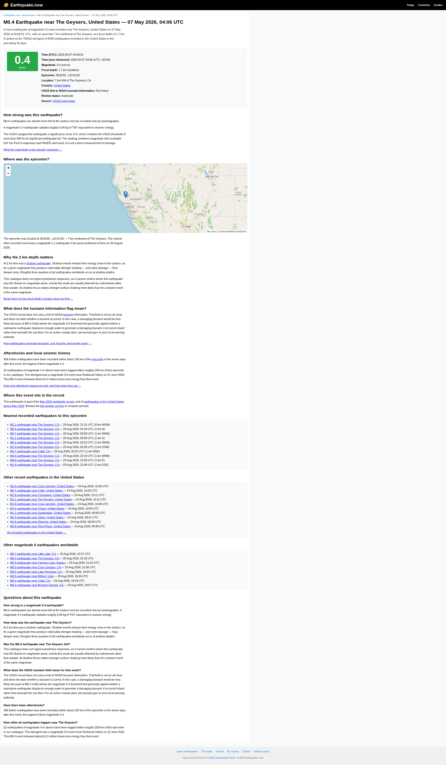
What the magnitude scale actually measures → (32, 149)
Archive (220, 751)
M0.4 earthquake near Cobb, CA (30, 580)
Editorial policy (262, 751)
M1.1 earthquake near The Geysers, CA (35, 424)
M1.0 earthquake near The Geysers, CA (35, 447)
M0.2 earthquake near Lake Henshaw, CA (36, 571)
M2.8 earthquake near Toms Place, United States (40, 526)
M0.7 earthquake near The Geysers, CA (35, 433)
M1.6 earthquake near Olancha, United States (38, 521)
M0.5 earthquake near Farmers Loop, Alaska (38, 562)
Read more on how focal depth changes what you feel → (38, 298)
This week (206, 751)
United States (29, 15)
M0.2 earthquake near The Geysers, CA (35, 442)
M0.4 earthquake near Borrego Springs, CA (37, 585)
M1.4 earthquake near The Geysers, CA (35, 464)
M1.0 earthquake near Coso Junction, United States (42, 486)
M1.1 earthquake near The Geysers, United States (41, 499)
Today (410, 4)
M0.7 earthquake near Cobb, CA (30, 451)
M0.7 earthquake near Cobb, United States (36, 490)
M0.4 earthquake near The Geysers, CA (35, 455)
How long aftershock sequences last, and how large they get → (42, 385)
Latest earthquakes (187, 751)
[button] (125, 194)
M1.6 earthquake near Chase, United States (37, 508)
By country (233, 751)
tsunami (68, 314)
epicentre (97, 359)
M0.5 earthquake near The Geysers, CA (35, 429)
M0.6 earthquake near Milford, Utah (32, 576)
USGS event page (64, 101)
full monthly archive (52, 406)
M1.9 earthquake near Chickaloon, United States (40, 495)
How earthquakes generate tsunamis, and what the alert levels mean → (47, 343)
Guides (438, 4)
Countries (424, 4)
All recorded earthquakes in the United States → (36, 532)
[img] (125, 198)
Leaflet (212, 231)
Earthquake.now (26, 5)
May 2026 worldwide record (57, 401)
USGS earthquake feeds (221, 757)
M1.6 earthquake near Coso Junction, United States (42, 504)
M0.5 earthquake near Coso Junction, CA (35, 567)
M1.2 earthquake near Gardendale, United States (40, 512)
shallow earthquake (38, 263)
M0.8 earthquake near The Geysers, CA (35, 460)
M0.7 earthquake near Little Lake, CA (33, 553)
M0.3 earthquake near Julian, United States (37, 517)
